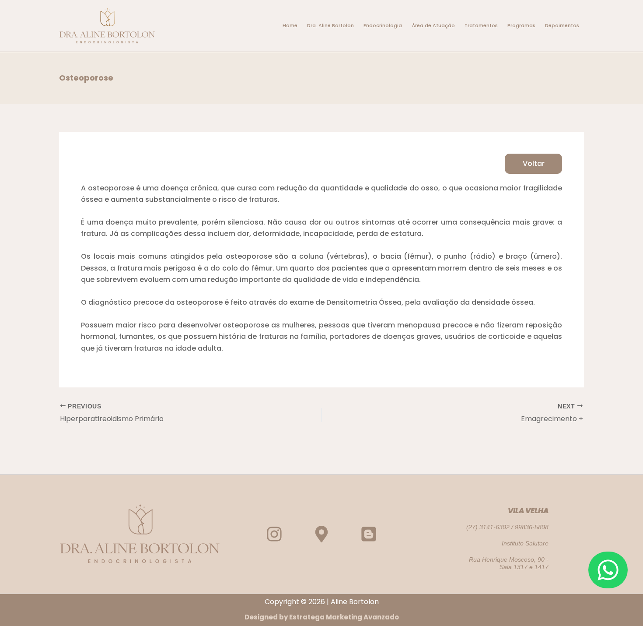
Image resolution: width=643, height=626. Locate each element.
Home (290, 25)
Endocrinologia (382, 25)
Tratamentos (481, 25)
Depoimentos (562, 25)
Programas (521, 25)
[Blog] (369, 534)
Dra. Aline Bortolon (330, 25)
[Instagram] (274, 534)
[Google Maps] (321, 534)
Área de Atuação (433, 25)
